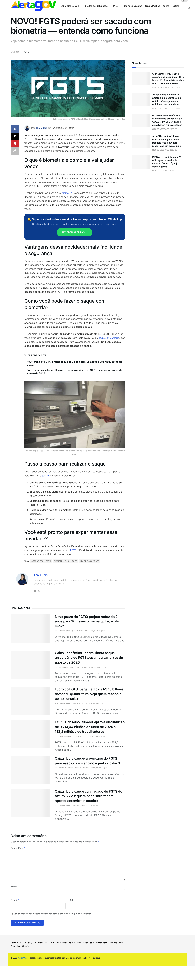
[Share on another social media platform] (15, 151)
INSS (115, 6)
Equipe (27, 942)
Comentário (18, 848)
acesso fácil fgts (41, 561)
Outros (175, 6)
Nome (15, 886)
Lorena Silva (64, 631)
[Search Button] (189, 8)
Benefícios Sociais (70, 6)
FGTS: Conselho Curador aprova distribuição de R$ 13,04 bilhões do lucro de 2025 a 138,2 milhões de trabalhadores (90, 727)
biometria (67, 192)
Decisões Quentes (132, 6)
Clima (166, 6)
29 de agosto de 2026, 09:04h (167, 150)
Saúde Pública (152, 6)
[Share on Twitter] (15, 136)
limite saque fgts (89, 561)
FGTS (17, 52)
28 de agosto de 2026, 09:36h (167, 171)
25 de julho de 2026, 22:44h (89, 768)
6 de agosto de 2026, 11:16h (88, 667)
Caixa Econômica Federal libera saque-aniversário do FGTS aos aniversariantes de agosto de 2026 (89, 657)
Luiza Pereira (65, 736)
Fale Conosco (40, 942)
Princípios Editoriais (20, 946)
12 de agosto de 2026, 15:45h (86, 631)
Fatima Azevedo (66, 667)
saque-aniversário (108, 337)
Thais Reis (41, 127)
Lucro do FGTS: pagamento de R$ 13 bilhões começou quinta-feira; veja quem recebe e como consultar (89, 694)
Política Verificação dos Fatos (109, 942)
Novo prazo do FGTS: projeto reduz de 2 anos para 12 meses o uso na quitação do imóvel (87, 621)
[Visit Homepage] (33, 6)
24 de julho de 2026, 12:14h (85, 805)
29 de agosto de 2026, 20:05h (167, 129)
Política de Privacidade (60, 942)
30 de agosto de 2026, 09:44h (167, 108)
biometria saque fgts (65, 561)
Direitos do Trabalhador (96, 6)
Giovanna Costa (66, 768)
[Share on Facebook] (15, 129)
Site (72, 900)
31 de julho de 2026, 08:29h (86, 703)
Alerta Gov (22, 958)
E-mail (15, 900)
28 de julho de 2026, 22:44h (87, 736)
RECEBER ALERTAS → (75, 232)
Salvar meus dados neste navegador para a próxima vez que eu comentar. (53, 913)
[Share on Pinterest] (15, 143)
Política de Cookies (83, 942)
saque (45, 475)
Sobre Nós (16, 942)
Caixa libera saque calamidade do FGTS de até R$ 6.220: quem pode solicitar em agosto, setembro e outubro (88, 796)
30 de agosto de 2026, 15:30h (167, 87)
